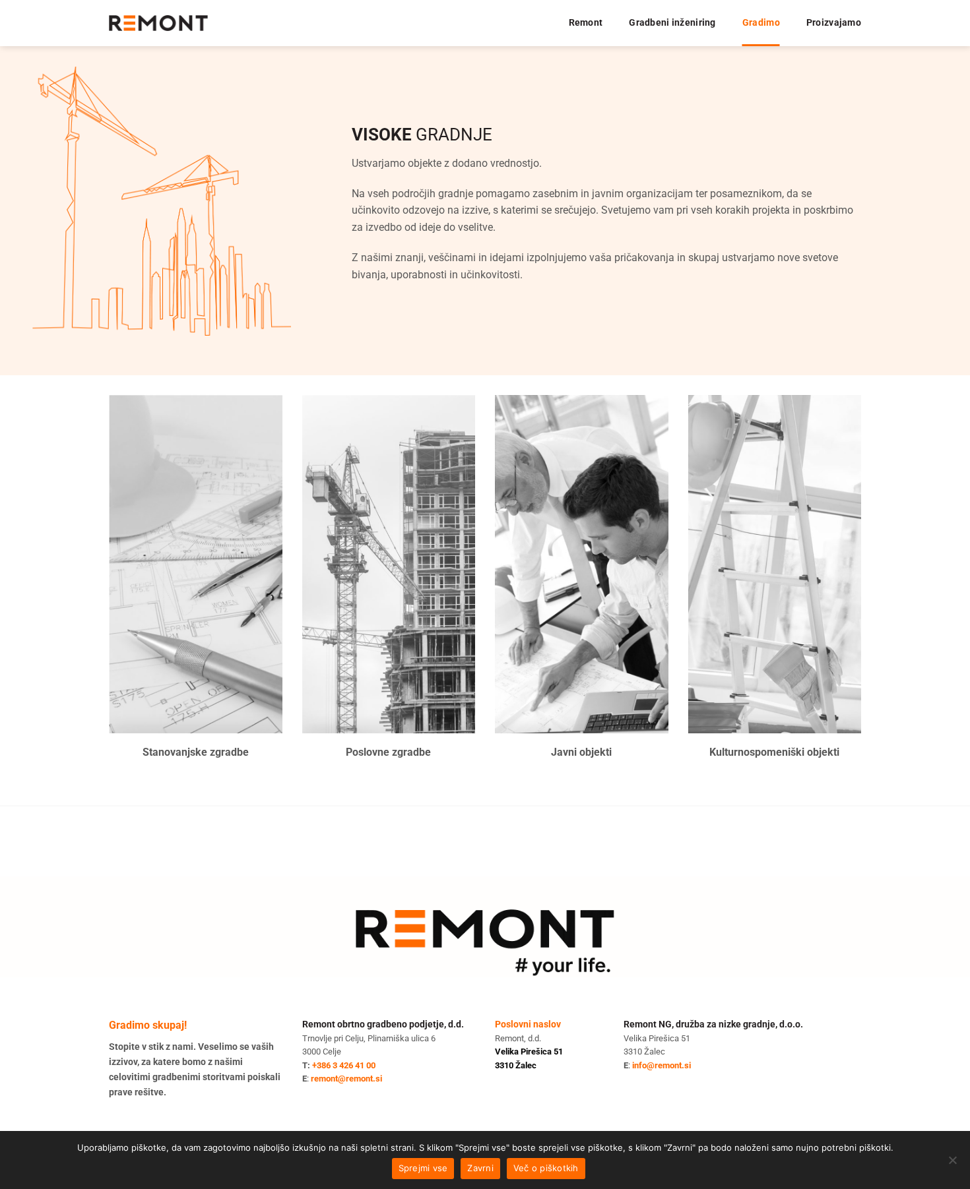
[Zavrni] (952, 1163)
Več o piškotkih (546, 1168)
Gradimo (761, 22)
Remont (586, 22)
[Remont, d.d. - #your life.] (158, 23)
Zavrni (480, 1168)
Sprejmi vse (423, 1168)
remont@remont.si (346, 1078)
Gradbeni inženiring (672, 22)
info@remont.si (661, 1065)
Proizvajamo (833, 22)
